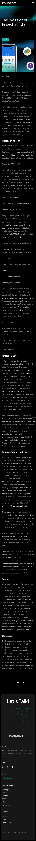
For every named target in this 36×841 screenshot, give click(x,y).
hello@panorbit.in (9, 778)
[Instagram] (12, 682)
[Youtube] (18, 682)
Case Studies (7, 822)
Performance (7, 805)
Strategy (5, 790)
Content (5, 796)
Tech (4, 799)
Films (4, 802)
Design (5, 793)
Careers (5, 816)
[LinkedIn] (23, 682)
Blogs (4, 819)
